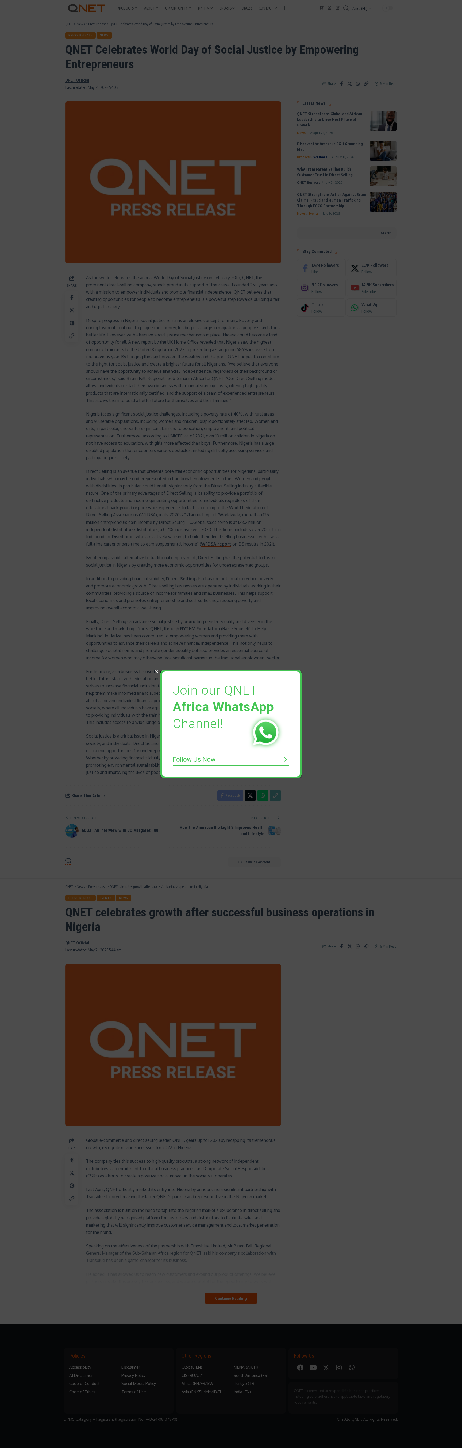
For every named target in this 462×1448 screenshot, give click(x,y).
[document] (231, 724)
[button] (157, 672)
